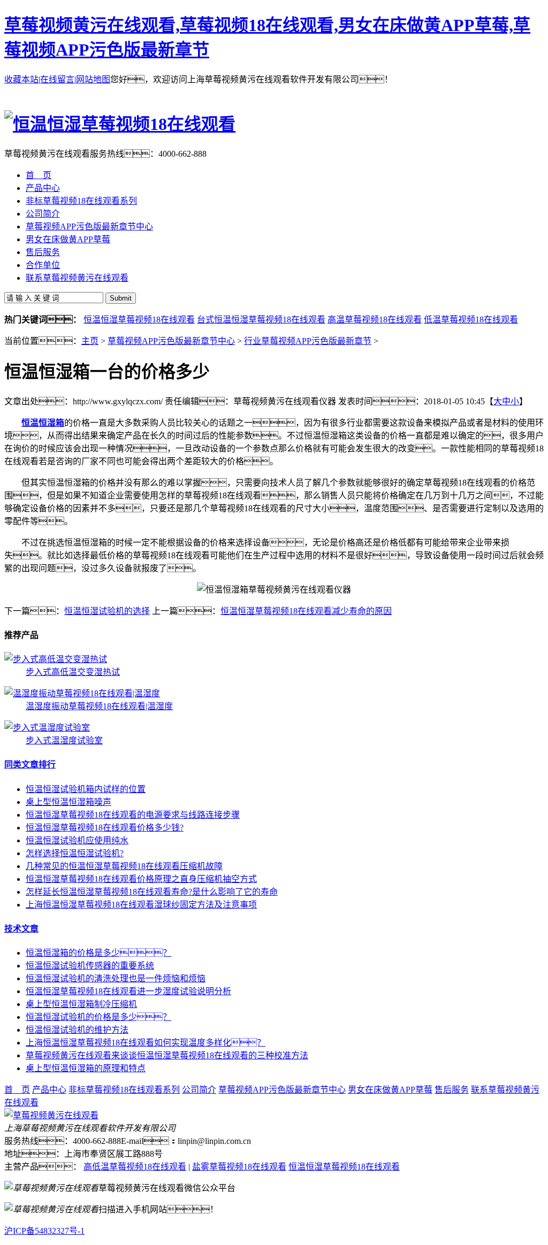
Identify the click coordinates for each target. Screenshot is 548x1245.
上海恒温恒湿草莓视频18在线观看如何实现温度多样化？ (145, 1042)
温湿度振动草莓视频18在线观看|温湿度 (99, 706)
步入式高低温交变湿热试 (73, 672)
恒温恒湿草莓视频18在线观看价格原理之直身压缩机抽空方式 (141, 878)
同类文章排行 (30, 764)
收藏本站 (21, 79)
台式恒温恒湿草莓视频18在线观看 (261, 319)
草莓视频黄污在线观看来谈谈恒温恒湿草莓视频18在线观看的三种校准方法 (167, 1055)
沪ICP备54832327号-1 (44, 1230)
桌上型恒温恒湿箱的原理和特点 (86, 1068)
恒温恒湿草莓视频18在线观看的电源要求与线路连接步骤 (133, 814)
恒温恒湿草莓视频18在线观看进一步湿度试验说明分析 (128, 991)
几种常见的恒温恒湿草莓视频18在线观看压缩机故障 (124, 866)
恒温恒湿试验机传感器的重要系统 (90, 965)
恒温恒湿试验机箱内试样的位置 (86, 789)
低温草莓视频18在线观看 (471, 319)
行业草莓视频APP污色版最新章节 (307, 340)
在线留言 (57, 79)
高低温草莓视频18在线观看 (134, 1166)
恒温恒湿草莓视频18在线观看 (139, 319)
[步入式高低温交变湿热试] (55, 659)
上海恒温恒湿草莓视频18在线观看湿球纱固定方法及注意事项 (141, 904)
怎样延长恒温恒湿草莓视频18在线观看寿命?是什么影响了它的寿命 (152, 891)
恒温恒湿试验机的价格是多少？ (98, 1016)
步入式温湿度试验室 (64, 740)
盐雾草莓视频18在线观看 (239, 1166)
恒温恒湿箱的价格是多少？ (98, 952)
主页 (89, 340)
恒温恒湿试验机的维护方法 (77, 1029)
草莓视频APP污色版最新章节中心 (171, 340)
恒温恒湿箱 (42, 422)
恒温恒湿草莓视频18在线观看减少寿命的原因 (306, 611)
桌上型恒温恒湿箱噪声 (68, 801)
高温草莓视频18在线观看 (375, 319)
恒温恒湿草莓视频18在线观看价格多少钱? (105, 827)
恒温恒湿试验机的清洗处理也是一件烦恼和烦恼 (116, 978)
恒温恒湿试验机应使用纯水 (77, 840)
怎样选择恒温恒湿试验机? (75, 853)
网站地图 (93, 79)
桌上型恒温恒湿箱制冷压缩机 (81, 1004)
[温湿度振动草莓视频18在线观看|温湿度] (82, 693)
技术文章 (21, 928)
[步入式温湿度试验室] (47, 727)
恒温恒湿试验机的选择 (107, 611)
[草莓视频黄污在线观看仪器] (51, 1115)
